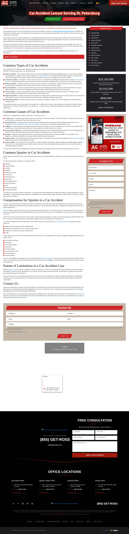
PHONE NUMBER (101, 437)
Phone (91, 179)
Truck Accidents (95, 35)
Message (92, 190)
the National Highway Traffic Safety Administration (25, 124)
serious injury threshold (61, 221)
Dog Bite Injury (95, 48)
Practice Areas (35, 3)
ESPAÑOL (90, 3)
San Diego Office (17, 481)
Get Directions (16, 493)
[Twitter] (18, 504)
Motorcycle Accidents (96, 62)
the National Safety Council (44, 75)
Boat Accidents (95, 65)
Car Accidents (94, 58)
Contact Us (79, 521)
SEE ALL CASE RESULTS (106, 107)
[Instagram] (23, 504)
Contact (73, 3)
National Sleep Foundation (77, 138)
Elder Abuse (94, 60)
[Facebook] (13, 504)
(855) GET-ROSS (119, 3)
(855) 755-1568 (22, 489)
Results (61, 3)
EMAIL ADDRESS (78, 437)
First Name (93, 167)
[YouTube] (27, 504)
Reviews (53, 3)
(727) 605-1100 (32, 51)
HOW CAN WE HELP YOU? (80, 442)
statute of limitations (13, 269)
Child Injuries (94, 38)
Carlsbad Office (73, 481)
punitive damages (47, 258)
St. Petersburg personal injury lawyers (63, 31)
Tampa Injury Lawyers (53, 521)
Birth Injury (94, 53)
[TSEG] (110, 530)
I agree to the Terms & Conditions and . (98, 207)
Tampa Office (100, 481)
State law (5, 210)
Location (82, 3)
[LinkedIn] (32, 504)
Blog (71, 521)
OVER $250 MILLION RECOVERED (73, 19)
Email (91, 184)
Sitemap (88, 521)
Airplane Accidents (96, 40)
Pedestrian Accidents (96, 45)
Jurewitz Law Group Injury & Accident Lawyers (25, 530)
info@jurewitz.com (55, 445)
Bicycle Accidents (95, 55)
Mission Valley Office (47, 481)
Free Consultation (53, 19)
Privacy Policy (104, 207)
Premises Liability (95, 50)
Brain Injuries (94, 43)
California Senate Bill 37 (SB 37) (57, 514)
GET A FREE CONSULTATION (119, 1)
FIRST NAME (77, 431)
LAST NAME (100, 431)
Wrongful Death (95, 33)
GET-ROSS (107, 503)
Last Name (93, 173)
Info (66, 3)
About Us (45, 3)
